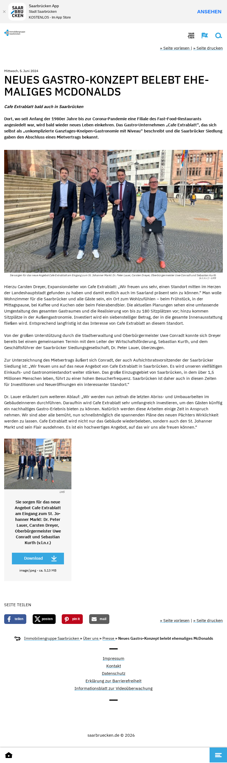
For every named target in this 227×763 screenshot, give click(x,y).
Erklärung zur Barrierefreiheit (113, 681)
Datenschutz (113, 673)
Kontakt (113, 666)
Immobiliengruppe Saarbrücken (52, 638)
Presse (108, 638)
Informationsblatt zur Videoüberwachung (113, 688)
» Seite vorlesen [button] (175, 48)
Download (33, 558)
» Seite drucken (208, 48)
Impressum (113, 658)
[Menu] (218, 754)
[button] (202, 35)
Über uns (91, 638)
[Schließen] (4, 11)
